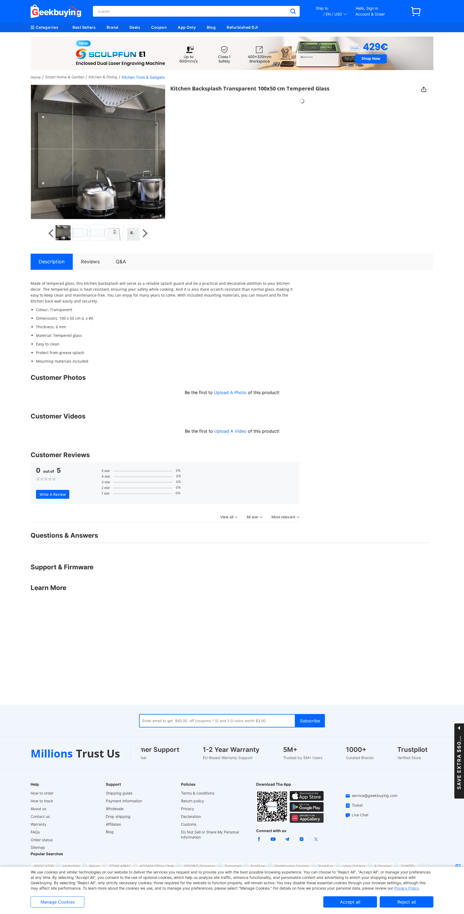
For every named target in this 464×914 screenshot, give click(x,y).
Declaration (191, 816)
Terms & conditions (197, 793)
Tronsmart (232, 866)
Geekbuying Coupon (291, 866)
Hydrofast (71, 866)
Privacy (187, 808)
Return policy (192, 801)
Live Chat (360, 815)
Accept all (350, 902)
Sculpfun (325, 866)
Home (36, 77)
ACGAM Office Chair (157, 866)
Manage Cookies (58, 902)
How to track (42, 801)
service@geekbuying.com (374, 795)
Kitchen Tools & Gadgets (143, 77)
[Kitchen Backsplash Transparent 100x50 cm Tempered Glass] (64, 233)
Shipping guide (119, 793)
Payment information (124, 801)
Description (52, 261)
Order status (42, 839)
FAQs (35, 832)
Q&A (121, 261)
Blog (211, 27)
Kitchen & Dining (103, 77)
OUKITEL (408, 866)
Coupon (159, 27)
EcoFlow (258, 866)
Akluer (94, 866)
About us (38, 808)
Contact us (40, 816)
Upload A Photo (231, 392)
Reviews (90, 261)
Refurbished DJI (242, 27)
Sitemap (38, 847)
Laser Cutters (353, 866)
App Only (187, 27)
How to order (42, 793)
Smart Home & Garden (64, 77)
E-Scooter (383, 866)
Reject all (406, 902)
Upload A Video (231, 431)
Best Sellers (84, 27)
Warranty (38, 824)
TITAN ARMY (119, 866)
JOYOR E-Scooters (199, 866)
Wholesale (115, 808)
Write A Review (52, 494)
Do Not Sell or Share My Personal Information (210, 834)
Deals (134, 27)
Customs (188, 824)
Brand (112, 27)
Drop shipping (118, 816)
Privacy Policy (406, 888)
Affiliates (113, 824)
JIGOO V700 (43, 866)
